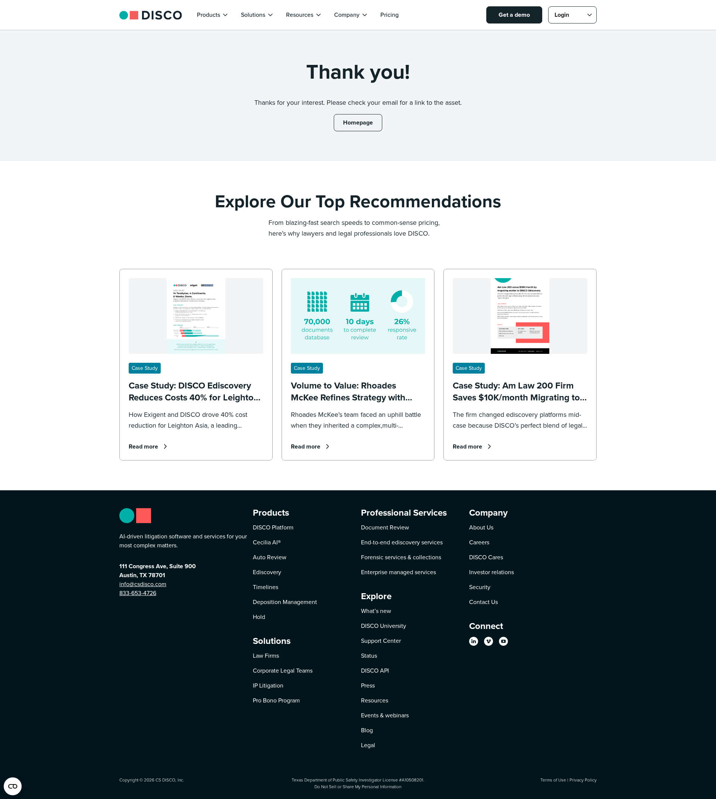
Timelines (265, 587)
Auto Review (269, 557)
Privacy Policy (583, 780)
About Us (481, 527)
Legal (368, 745)
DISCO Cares (486, 557)
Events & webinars (385, 715)
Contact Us (483, 602)
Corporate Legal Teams (283, 670)
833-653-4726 (137, 593)
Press (368, 685)
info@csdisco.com (142, 584)
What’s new (376, 611)
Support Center (381, 640)
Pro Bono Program (276, 700)
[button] (213, 15)
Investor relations (491, 572)
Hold (259, 617)
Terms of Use (553, 780)
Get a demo (514, 14)
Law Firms (266, 655)
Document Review (385, 527)
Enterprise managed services (398, 572)
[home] (150, 14)
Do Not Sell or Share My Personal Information (357, 786)
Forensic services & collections (401, 557)
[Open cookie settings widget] (13, 786)
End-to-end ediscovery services (402, 542)
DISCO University (383, 626)
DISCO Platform (273, 527)
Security (479, 587)
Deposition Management (285, 602)
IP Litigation (268, 685)
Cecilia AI (267, 542)
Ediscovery (267, 572)
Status (369, 655)
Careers (479, 542)
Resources (374, 700)
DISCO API (375, 670)
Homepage (358, 122)
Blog (367, 730)
